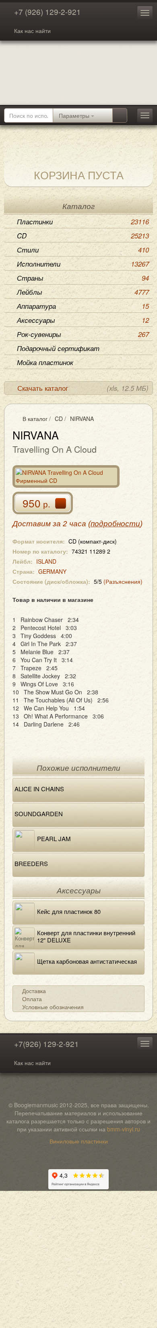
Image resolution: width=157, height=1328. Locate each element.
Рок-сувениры (83, 334)
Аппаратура (83, 306)
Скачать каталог (83, 388)
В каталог (35, 419)
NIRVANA (82, 419)
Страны (83, 278)
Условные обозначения (53, 1007)
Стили (83, 250)
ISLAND (46, 561)
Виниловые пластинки (79, 1141)
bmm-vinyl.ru (123, 1129)
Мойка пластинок (45, 362)
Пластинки (83, 221)
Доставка (34, 991)
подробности (115, 523)
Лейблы (83, 292)
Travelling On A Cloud (54, 449)
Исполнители (83, 264)
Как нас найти (32, 31)
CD (83, 235)
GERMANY (52, 571)
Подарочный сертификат (58, 348)
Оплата (32, 999)
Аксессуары (83, 320)
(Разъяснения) (123, 581)
